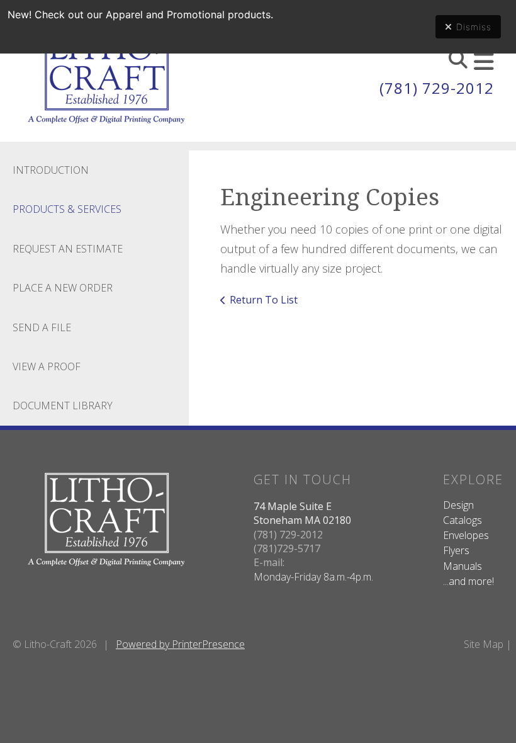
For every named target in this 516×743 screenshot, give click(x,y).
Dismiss (473, 26)
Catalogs (462, 520)
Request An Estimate (68, 249)
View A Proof (47, 366)
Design (458, 505)
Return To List (264, 300)
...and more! (468, 581)
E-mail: (269, 562)
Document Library (63, 405)
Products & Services (67, 209)
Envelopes (466, 535)
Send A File (42, 327)
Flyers (456, 550)
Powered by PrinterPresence (180, 644)
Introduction (51, 170)
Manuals (462, 566)
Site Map (483, 644)
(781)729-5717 (287, 548)
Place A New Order (63, 288)
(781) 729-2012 (436, 87)
